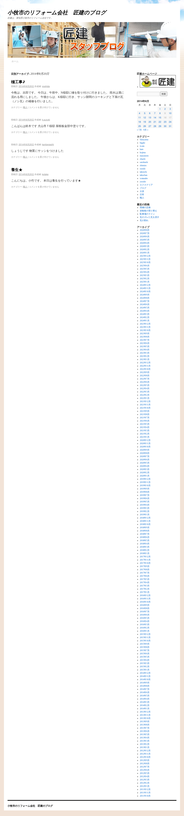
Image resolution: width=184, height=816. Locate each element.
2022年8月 (145, 375)
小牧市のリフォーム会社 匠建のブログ (57, 12)
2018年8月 (145, 531)
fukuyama (144, 139)
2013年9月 (145, 721)
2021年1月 (145, 437)
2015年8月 (145, 647)
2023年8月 (145, 337)
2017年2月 (145, 589)
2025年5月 (145, 269)
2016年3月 (145, 624)
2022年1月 (145, 398)
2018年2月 (145, 550)
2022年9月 (145, 372)
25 (139, 126)
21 (155, 121)
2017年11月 (145, 560)
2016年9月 (145, 605)
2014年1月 (145, 708)
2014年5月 (145, 695)
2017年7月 (145, 573)
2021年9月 (145, 411)
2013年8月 (145, 724)
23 (165, 121)
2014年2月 (145, 705)
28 (155, 126)
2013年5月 (145, 734)
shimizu (143, 165)
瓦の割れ (144, 220)
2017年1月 (145, 592)
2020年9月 (145, 450)
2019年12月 (145, 479)
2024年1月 (145, 320)
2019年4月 (145, 505)
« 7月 (139, 130)
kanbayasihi (48, 144)
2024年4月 (145, 311)
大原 (142, 191)
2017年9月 (145, 566)
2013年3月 (145, 741)
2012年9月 (145, 760)
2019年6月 (145, 498)
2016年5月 (145, 618)
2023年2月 (145, 356)
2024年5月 (145, 307)
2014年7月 (145, 689)
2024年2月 (145, 317)
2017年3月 (145, 585)
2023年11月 (145, 327)
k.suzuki (46, 119)
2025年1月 (145, 282)
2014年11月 (145, 676)
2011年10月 (145, 796)
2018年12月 (145, 518)
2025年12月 (145, 256)
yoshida (46, 86)
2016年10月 (145, 602)
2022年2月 (145, 395)
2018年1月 (145, 553)
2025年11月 (145, 259)
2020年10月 (145, 446)
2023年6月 (145, 343)
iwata (142, 146)
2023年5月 (145, 346)
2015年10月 (145, 640)
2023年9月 (145, 333)
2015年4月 (145, 660)
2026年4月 (145, 243)
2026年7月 (145, 233)
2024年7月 (145, 301)
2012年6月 (145, 770)
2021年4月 (145, 427)
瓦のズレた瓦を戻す (149, 217)
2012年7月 (145, 767)
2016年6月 (145, 615)
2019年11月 (145, 482)
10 (170, 113)
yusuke (143, 181)
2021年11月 (145, 404)
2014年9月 (145, 682)
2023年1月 (145, 359)
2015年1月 (145, 670)
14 (155, 117)
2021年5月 (145, 424)
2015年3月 (145, 663)
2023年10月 (145, 330)
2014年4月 (145, 699)
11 (139, 117)
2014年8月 (145, 686)
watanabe (144, 178)
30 (165, 126)
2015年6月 (145, 653)
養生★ (16, 169)
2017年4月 (145, 582)
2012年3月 (145, 779)
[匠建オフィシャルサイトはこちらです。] (158, 86)
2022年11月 (145, 366)
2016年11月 (145, 598)
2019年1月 (145, 514)
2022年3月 (145, 391)
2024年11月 (145, 288)
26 (144, 126)
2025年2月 (145, 278)
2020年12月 (145, 440)
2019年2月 (145, 511)
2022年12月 (145, 362)
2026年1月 (145, 252)
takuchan (143, 175)
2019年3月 (145, 508)
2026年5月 (145, 240)
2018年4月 (145, 543)
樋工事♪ (18, 81)
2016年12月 (145, 595)
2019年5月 (145, 501)
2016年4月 (145, 621)
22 (160, 121)
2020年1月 (145, 476)
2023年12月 (145, 324)
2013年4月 (145, 737)
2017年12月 (145, 556)
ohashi (142, 159)
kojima (143, 152)
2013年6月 (145, 731)
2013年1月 (145, 747)
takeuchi (143, 172)
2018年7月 (145, 534)
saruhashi (144, 162)
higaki (142, 143)
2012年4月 (145, 776)
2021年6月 (145, 421)
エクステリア (146, 185)
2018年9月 (145, 527)
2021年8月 (145, 414)
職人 (25, 107)
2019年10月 (145, 485)
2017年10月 (145, 563)
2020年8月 (145, 453)
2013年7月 (145, 728)
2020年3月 (145, 469)
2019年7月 (145, 495)
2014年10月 (145, 679)
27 (150, 126)
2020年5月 (145, 463)
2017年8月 (145, 569)
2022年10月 (145, 369)
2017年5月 (145, 579)
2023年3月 (145, 353)
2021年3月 (145, 430)
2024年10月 (145, 291)
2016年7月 (145, 611)
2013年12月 (145, 712)
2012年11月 (145, 754)
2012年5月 (145, 773)
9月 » (145, 130)
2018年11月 (145, 521)
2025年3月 (145, 275)
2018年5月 (145, 540)
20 (150, 121)
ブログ (143, 188)
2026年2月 (145, 249)
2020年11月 (145, 443)
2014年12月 (145, 673)
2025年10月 (145, 262)
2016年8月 (145, 608)
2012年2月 (145, 783)
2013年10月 (145, 718)
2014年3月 (145, 702)
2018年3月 (145, 547)
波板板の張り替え (148, 210)
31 (170, 126)
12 (144, 117)
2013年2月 (145, 744)
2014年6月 (145, 692)
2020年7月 (145, 456)
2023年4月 (145, 349)
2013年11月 (145, 715)
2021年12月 (145, 401)
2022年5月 (145, 385)
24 (170, 121)
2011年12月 (145, 789)
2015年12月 (145, 634)
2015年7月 (145, 650)
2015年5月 (145, 657)
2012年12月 (145, 750)
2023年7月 (145, 340)
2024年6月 (145, 304)
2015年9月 (145, 644)
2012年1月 (145, 786)
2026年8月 (145, 230)
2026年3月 (145, 246)
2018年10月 (145, 524)
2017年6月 (145, 576)
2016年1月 (145, 631)
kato (141, 149)
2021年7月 (145, 417)
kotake (45, 174)
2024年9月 (145, 294)
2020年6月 (145, 459)
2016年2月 (145, 628)
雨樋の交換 (145, 207)
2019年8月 (145, 492)
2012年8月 (145, 763)
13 (150, 117)
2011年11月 (145, 792)
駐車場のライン (147, 214)
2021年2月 (145, 434)
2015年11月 (145, 637)
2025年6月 (145, 265)
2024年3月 (145, 314)
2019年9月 (145, 488)
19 (144, 121)
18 (139, 121)
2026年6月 (145, 236)
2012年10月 (145, 757)
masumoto (144, 155)
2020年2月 (145, 472)
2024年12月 (145, 285)
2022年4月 (145, 388)
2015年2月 (145, 666)
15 (160, 117)
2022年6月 (145, 382)
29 (160, 126)
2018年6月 (145, 537)
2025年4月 (145, 272)
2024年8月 (145, 298)
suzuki (142, 168)
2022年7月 (145, 379)
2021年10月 (145, 408)
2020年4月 (145, 466)
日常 (142, 194)
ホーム (15, 61)
